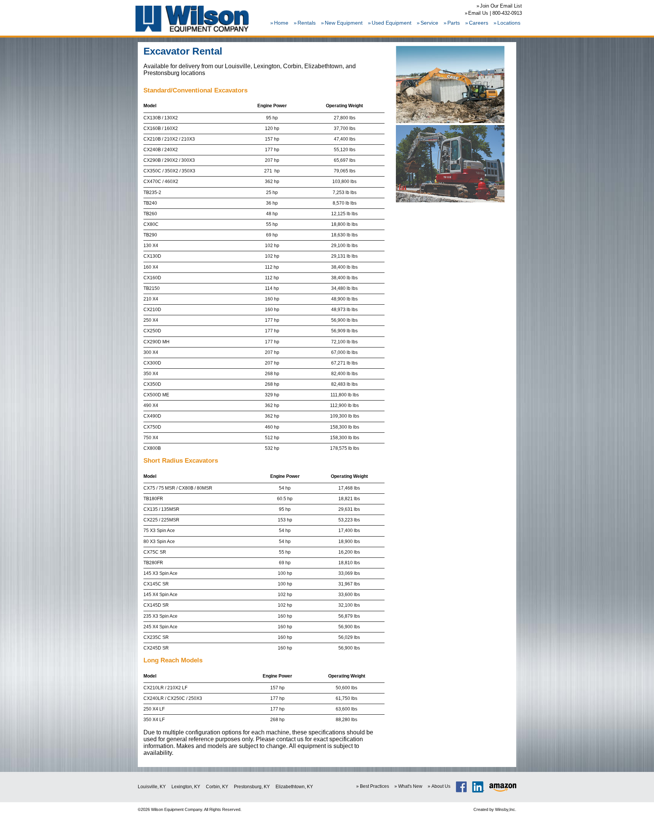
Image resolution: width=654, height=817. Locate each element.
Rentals (306, 23)
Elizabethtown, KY (294, 786)
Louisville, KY (152, 786)
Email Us (478, 13)
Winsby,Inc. (505, 809)
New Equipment (344, 23)
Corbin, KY (217, 786)
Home (281, 23)
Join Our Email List (501, 6)
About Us (440, 786)
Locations (508, 23)
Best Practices (374, 786)
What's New (410, 786)
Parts (453, 23)
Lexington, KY (185, 786)
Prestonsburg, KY (252, 786)
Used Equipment (391, 23)
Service (429, 23)
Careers (478, 23)
